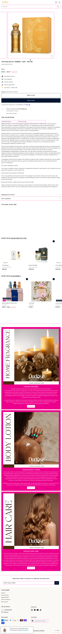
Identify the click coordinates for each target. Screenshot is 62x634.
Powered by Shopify (38, 630)
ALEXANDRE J (16, 276)
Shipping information (8, 195)
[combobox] (31, 6)
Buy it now (31, 100)
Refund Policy (5, 597)
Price (2, 69)
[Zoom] (51, 55)
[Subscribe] (56, 583)
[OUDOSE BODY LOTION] (31, 440)
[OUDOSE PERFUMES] (31, 356)
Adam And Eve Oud (6, 64)
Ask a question (6, 198)
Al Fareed (25, 630)
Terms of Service (5, 599)
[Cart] (56, 2)
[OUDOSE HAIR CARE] (31, 521)
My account (4, 601)
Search (3, 593)
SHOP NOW (31, 406)
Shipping (3, 91)
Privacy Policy (5, 595)
